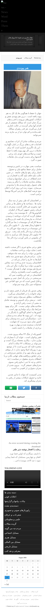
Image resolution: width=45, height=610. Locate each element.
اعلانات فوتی (10, 497)
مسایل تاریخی (11, 546)
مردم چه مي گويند (13, 528)
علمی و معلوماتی (12, 519)
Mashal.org (37, 58)
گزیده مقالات (28, 58)
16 (38, 570)
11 (12, 570)
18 (12, 574)
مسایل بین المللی (12, 542)
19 (17, 574)
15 (33, 570)
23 (38, 574)
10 (7, 570)
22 (33, 574)
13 (22, 570)
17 (7, 574)
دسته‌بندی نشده (11, 506)
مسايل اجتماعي (12, 533)
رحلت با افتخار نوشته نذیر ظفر (27, 449)
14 (27, 570)
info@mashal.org (34, 606)
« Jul (7, 584)
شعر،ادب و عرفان (13, 515)
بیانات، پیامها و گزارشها (15, 501)
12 (17, 570)
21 (27, 574)
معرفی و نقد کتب (12, 551)
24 (7, 577)
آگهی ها (16, 599)
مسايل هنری (10, 537)
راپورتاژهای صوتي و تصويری (17, 510)
